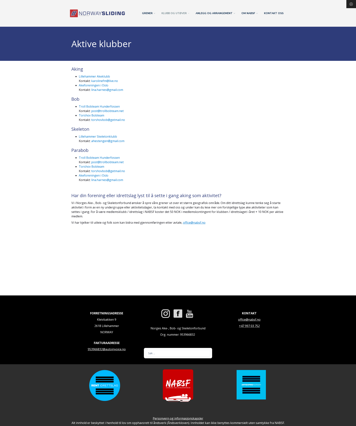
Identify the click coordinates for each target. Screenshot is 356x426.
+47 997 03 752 (249, 326)
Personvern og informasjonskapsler (178, 418)
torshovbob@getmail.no (108, 120)
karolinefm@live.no (104, 81)
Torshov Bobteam (91, 115)
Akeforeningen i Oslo (93, 85)
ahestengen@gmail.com (107, 141)
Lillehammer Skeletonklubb (98, 136)
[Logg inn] (351, 4)
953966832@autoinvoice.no (107, 349)
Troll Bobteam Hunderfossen (99, 106)
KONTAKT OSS (274, 13)
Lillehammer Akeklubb (94, 76)
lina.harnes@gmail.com (107, 90)
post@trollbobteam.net (107, 111)
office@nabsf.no (194, 223)
